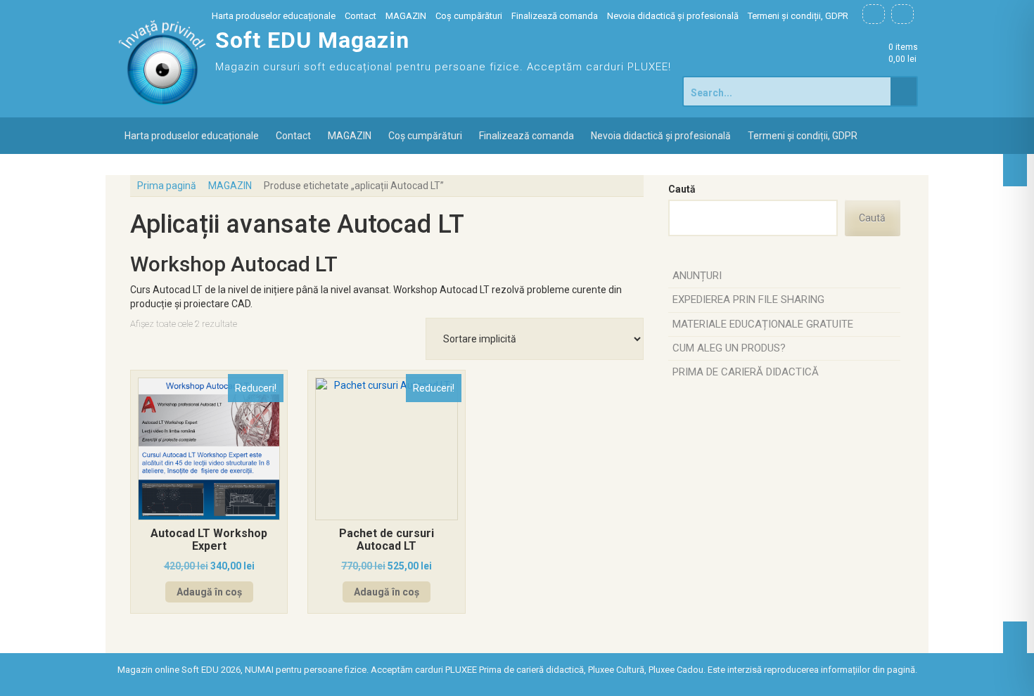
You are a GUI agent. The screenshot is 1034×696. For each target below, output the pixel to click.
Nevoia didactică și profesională (673, 16)
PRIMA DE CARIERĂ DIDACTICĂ (745, 372)
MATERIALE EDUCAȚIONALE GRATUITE (762, 324)
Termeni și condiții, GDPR (798, 16)
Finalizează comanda (554, 16)
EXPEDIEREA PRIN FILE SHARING (748, 299)
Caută (682, 189)
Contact (360, 16)
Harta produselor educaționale (274, 16)
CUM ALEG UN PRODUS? (729, 348)
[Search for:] (787, 91)
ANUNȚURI (697, 275)
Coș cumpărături (468, 16)
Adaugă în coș (209, 592)
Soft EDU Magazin (312, 40)
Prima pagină (166, 185)
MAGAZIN (405, 16)
